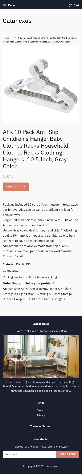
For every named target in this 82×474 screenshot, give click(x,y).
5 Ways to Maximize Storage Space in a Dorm (41, 331)
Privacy (41, 415)
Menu (11, 5)
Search (41, 410)
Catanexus (52, 466)
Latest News (41, 324)
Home (6, 37)
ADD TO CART (15, 186)
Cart (76, 5)
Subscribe (67, 454)
